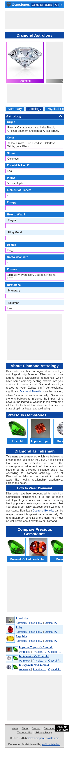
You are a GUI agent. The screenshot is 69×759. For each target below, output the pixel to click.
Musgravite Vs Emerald (34, 664)
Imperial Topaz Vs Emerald (36, 647)
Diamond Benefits (31, 391)
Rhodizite (22, 618)
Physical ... (36, 622)
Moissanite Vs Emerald (34, 656)
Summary (15, 109)
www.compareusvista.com (43, 738)
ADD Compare (62, 728)
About (25, 728)
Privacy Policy (44, 732)
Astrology (34, 109)
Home (15, 728)
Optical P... (51, 622)
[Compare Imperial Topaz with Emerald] (12, 650)
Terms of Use (24, 732)
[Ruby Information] (10, 629)
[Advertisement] (34, 20)
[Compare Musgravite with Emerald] (12, 667)
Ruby (19, 627)
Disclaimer (50, 728)
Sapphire (21, 636)
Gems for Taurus (42, 4)
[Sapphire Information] (10, 638)
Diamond (25, 80)
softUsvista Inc (51, 744)
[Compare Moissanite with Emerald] (12, 658)
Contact (36, 728)
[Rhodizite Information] (10, 620)
